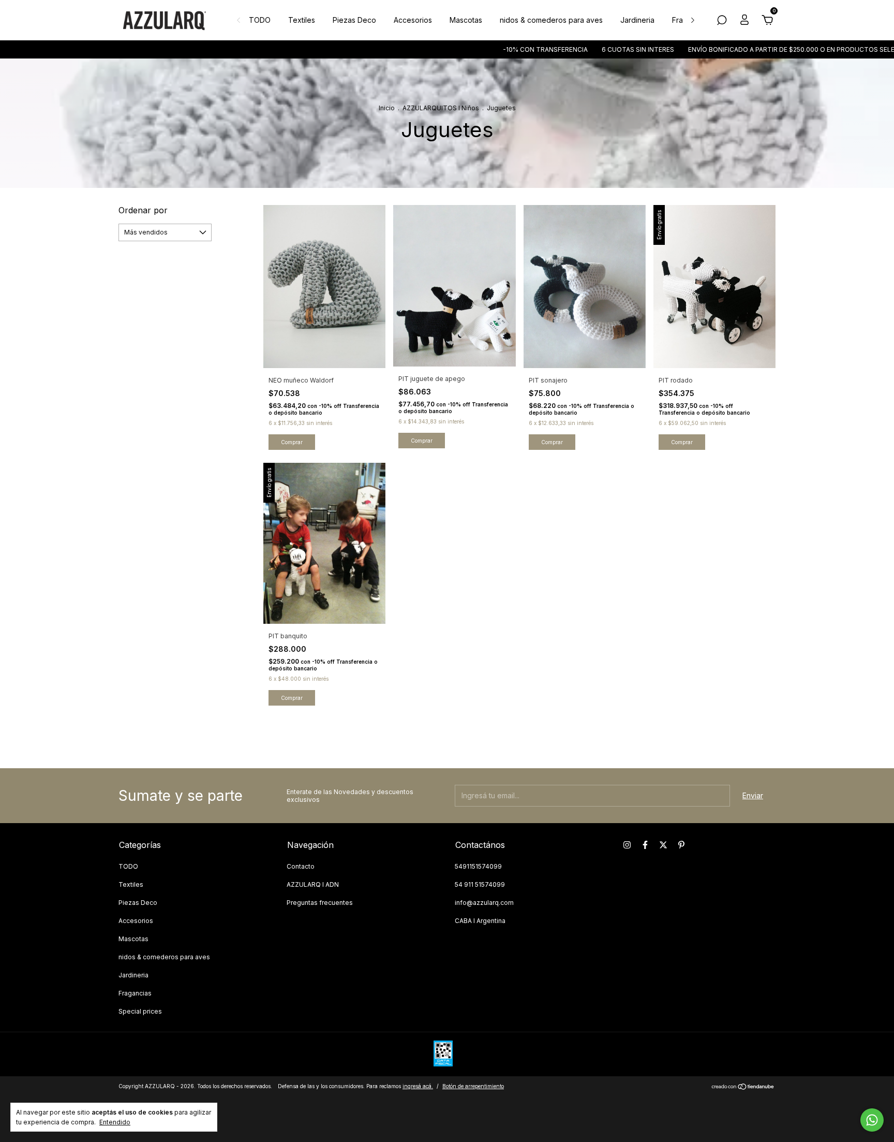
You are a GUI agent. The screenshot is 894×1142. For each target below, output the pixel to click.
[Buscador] (721, 21)
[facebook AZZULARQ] (645, 845)
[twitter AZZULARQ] (663, 845)
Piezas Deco (354, 20)
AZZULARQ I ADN (313, 884)
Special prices (140, 1011)
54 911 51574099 (480, 884)
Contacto (301, 866)
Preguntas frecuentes (320, 902)
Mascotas (466, 20)
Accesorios (413, 20)
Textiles (301, 20)
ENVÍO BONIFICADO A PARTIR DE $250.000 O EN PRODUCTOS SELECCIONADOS (763, 49)
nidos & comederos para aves (551, 20)
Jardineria (637, 20)
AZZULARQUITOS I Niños (442, 108)
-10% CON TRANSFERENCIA (498, 49)
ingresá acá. (418, 1086)
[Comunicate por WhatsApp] (872, 1120)
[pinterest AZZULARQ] (681, 845)
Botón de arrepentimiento (473, 1086)
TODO (260, 20)
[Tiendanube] (743, 1087)
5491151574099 (478, 866)
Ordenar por (143, 210)
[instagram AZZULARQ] (627, 845)
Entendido (114, 1122)
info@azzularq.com (484, 902)
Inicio (387, 108)
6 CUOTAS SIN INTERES (591, 49)
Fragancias (135, 993)
